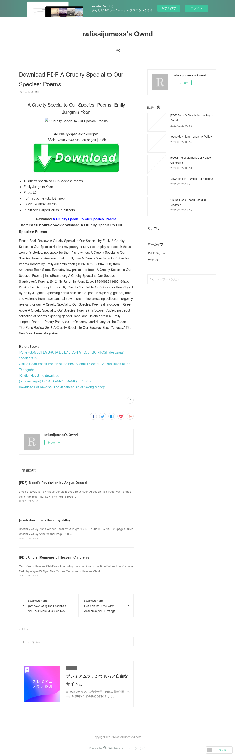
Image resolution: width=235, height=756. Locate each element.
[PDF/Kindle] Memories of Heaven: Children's (54, 557)
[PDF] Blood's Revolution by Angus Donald (53, 482)
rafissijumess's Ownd (117, 34)
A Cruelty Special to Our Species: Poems (84, 218)
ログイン (196, 8)
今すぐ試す (168, 8)
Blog (117, 50)
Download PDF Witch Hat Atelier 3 (191, 178)
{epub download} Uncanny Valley (45, 520)
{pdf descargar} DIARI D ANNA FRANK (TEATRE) (55, 381)
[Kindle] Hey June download (39, 375)
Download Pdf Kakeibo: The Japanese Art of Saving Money (62, 387)
